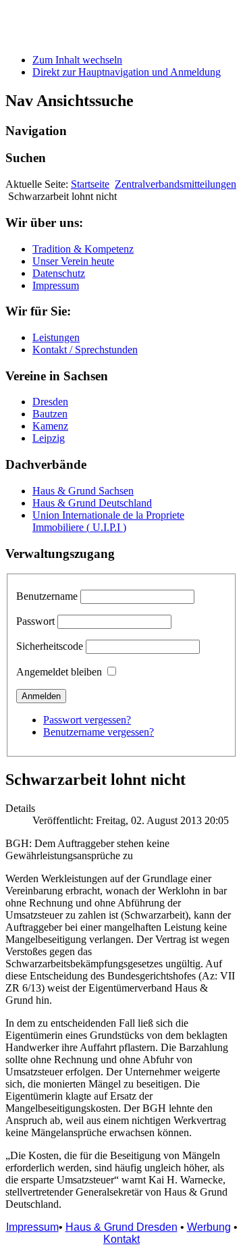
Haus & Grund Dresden (121, 1227)
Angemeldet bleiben (59, 672)
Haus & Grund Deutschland (92, 503)
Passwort (35, 621)
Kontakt (121, 1239)
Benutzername (47, 596)
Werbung (209, 1227)
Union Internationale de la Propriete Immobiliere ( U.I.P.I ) (108, 521)
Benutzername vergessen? (98, 732)
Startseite (90, 184)
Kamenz (50, 426)
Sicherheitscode (49, 646)
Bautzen (50, 413)
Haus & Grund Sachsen (83, 490)
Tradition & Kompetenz (83, 249)
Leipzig (48, 438)
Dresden (50, 401)
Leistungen (56, 337)
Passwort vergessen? (87, 719)
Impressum (55, 285)
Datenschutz (58, 273)
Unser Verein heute (73, 261)
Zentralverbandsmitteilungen (175, 184)
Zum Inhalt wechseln (77, 60)
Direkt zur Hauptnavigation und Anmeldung (126, 72)
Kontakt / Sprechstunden (85, 349)
